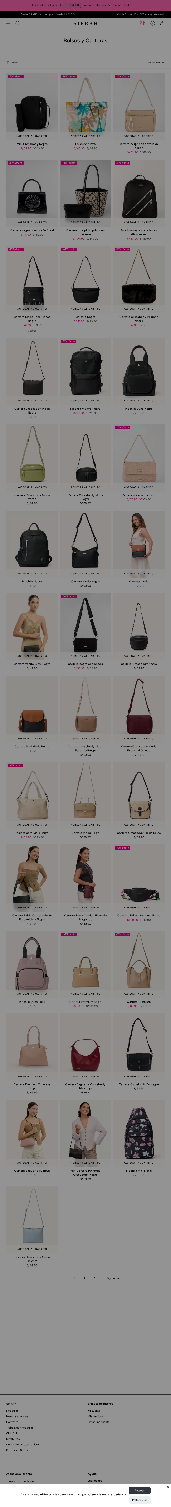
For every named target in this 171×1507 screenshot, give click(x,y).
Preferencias (139, 1500)
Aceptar (140, 1490)
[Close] (168, 1487)
